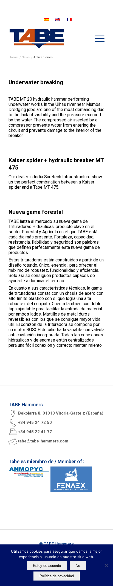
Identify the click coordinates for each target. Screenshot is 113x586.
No (78, 566)
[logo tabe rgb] (47, 38)
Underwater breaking (36, 82)
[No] (106, 565)
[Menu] (96, 38)
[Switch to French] (69, 19)
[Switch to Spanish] (46, 19)
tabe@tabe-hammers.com (43, 441)
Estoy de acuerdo (47, 566)
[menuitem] (96, 38)
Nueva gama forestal (36, 212)
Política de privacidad (56, 576)
